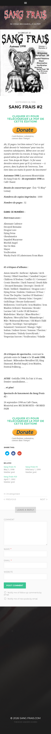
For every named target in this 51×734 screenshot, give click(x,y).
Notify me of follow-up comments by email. (23, 593)
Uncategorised (13, 494)
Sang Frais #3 (32, 467)
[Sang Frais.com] (25, 15)
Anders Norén (30, 722)
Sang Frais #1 (10, 467)
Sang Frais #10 (10, 477)
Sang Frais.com (30, 718)
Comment (9, 520)
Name (7, 549)
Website (8, 572)
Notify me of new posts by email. (23, 599)
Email (8, 560)
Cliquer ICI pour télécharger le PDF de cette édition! (25, 119)
